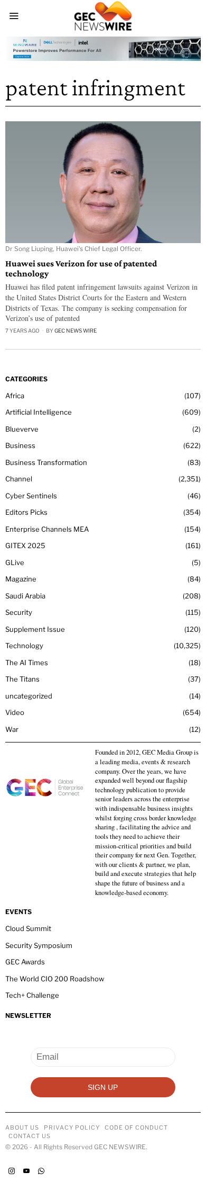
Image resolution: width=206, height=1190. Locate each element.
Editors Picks (26, 512)
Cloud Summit (28, 928)
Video (14, 712)
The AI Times (26, 662)
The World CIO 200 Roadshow (54, 978)
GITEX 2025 (25, 545)
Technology (24, 645)
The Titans (22, 679)
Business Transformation (46, 462)
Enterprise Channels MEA (47, 529)
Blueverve (22, 429)
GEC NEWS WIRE (75, 330)
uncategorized (28, 696)
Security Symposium (38, 945)
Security (18, 612)
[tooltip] (11, 1171)
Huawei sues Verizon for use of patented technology (81, 269)
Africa (14, 395)
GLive (14, 562)
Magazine (20, 579)
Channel (18, 479)
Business (20, 445)
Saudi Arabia (25, 596)
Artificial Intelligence (38, 412)
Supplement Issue (35, 629)
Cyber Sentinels (31, 495)
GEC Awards (25, 962)
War (11, 729)
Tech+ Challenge (32, 995)
